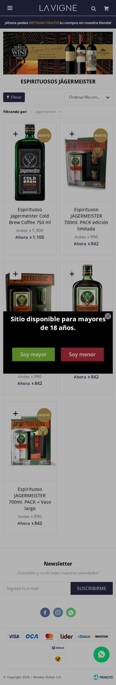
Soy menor (82, 354)
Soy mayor (33, 354)
